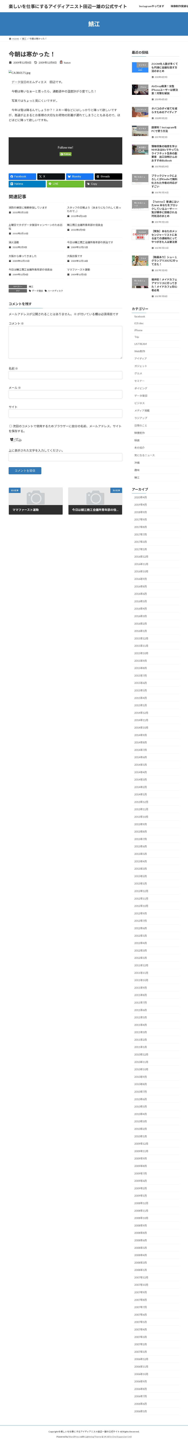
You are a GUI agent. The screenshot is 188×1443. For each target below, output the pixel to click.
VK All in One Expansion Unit (118, 1436)
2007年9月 (140, 1292)
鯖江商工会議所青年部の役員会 (85, 224)
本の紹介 (139, 447)
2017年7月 (140, 534)
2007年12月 (141, 1277)
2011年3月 (140, 1032)
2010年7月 (140, 1091)
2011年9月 (140, 987)
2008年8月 (140, 1233)
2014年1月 (140, 794)
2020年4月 (140, 497)
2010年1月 (140, 1136)
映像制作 (139, 432)
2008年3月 (140, 1262)
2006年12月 (141, 1359)
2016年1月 (140, 630)
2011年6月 (140, 1010)
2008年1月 (140, 1269)
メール (15, 387)
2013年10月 (141, 816)
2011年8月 (140, 995)
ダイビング (140, 388)
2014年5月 (140, 764)
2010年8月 (140, 1084)
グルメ (138, 373)
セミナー (139, 380)
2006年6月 (140, 1403)
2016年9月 (140, 578)
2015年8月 (140, 668)
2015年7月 (140, 675)
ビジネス (139, 403)
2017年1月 (140, 549)
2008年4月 (140, 1255)
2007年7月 (140, 1307)
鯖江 (31, 286)
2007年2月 (140, 1344)
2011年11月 (141, 972)
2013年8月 (140, 831)
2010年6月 (140, 1099)
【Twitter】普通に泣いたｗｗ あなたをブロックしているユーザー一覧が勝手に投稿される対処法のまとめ (165, 208)
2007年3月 (140, 1336)
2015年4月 (140, 697)
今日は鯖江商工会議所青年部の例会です (90, 242)
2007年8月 (140, 1299)
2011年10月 (141, 980)
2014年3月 (140, 779)
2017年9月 (140, 519)
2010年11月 (141, 1062)
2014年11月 (141, 720)
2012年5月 (140, 935)
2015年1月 (140, 705)
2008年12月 (141, 1203)
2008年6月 (140, 1240)
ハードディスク (55, 290)
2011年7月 (140, 1002)
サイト (13, 407)
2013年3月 (140, 868)
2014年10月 (141, 727)
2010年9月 (140, 1076)
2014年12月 (141, 712)
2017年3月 (140, 541)
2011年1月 (140, 1047)
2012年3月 (140, 950)
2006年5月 (140, 1411)
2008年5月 (140, 1247)
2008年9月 (140, 1225)
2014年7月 (140, 749)
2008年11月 (141, 1210)
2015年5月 (140, 690)
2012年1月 (140, 958)
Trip (136, 337)
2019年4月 (140, 504)
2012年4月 (140, 943)
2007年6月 (140, 1314)
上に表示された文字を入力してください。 (36, 450)
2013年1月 (140, 883)
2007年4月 (140, 1329)
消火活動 (14, 242)
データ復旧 (19, 82)
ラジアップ (140, 418)
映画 (137, 440)
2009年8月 (140, 1166)
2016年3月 (140, 616)
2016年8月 (140, 586)
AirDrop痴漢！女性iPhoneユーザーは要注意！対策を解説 (164, 90)
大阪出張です (74, 256)
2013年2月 (140, 876)
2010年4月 (140, 1114)
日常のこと (140, 425)
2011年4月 (140, 1024)
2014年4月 (140, 772)
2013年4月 (140, 861)
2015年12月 (141, 638)
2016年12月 (141, 556)
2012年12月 (141, 891)
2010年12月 (141, 1054)
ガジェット (140, 366)
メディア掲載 (142, 410)
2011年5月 (140, 1017)
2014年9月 (140, 735)
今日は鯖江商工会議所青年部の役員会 (30, 269)
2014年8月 (140, 742)
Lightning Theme (93, 1436)
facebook (139, 316)
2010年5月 (140, 1106)
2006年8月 (140, 1388)
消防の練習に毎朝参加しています (28, 207)
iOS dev (138, 323)
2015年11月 (141, 645)
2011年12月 (141, 965)
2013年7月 (140, 839)
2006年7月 (140, 1396)
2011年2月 (140, 1039)
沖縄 (137, 462)
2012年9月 (140, 913)
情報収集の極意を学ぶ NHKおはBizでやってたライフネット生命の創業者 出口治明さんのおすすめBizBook (165, 153)
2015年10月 (141, 653)
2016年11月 (141, 564)
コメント (16, 323)
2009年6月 (140, 1180)
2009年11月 (141, 1151)
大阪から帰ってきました (23, 256)
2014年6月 (140, 757)
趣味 (137, 470)
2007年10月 (141, 1284)
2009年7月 (140, 1173)
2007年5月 (140, 1322)
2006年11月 (141, 1366)
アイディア (140, 358)
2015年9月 (140, 660)
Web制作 (139, 351)
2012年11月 (141, 898)
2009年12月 (141, 1143)
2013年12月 (141, 801)
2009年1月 (140, 1195)
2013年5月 (140, 853)
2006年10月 (141, 1374)
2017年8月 (140, 526)
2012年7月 (140, 920)
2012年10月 (141, 905)
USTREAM (140, 343)
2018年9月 (140, 512)
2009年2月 (140, 1188)
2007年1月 (140, 1351)
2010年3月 (140, 1121)
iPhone (138, 330)
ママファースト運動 (78, 269)
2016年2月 (140, 623)
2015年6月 (140, 683)
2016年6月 (140, 593)
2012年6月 (140, 928)
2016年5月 (140, 601)
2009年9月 (140, 1158)
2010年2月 (140, 1128)
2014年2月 (140, 787)
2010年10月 (141, 1069)
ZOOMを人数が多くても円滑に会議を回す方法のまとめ (164, 67)
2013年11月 (141, 809)
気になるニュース (144, 455)
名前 (13, 368)
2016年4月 (140, 608)
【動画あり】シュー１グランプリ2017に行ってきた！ (164, 261)
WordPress (74, 1436)
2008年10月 (141, 1217)
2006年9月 (140, 1381)
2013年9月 (140, 824)
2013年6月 (140, 846)
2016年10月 (141, 571)
